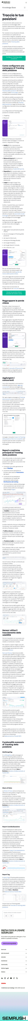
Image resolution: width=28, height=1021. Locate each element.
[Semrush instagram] (5, 978)
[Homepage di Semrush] (5, 3)
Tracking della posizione (9, 90)
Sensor (11, 650)
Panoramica (20, 472)
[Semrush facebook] (13, 978)
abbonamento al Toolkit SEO (13, 736)
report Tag (6, 877)
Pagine (13, 489)
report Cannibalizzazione (17, 850)
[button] (11, 915)
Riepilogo (10, 468)
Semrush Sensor (7, 653)
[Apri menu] (26, 2)
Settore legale (5, 968)
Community (4, 964)
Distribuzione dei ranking (11, 482)
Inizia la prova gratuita (9, 943)
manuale (16, 288)
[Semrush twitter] (16, 978)
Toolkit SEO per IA (18, 169)
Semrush (3, 949)
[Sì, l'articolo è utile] (6, 915)
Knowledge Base (9, 7)
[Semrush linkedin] (2, 978)
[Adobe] (3, 983)
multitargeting (7, 755)
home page (14, 92)
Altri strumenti (5, 953)
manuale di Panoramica (16, 368)
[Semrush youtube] (10, 978)
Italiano (3, 971)
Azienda (3, 957)
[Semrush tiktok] (7, 978)
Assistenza (4, 960)
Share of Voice (8, 791)
